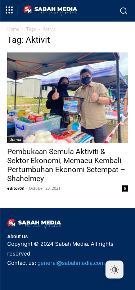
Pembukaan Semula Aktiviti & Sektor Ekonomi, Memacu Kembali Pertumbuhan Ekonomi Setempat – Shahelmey (66, 165)
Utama (15, 139)
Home (13, 29)
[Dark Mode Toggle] (114, 269)
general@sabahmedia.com (71, 262)
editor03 (15, 188)
